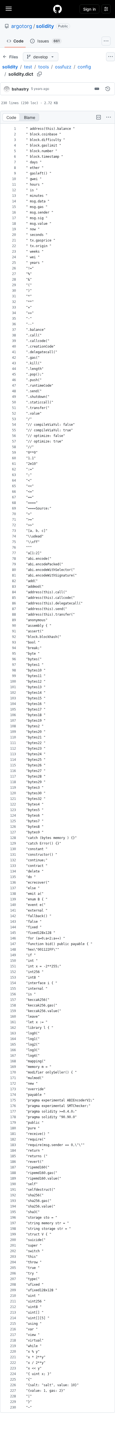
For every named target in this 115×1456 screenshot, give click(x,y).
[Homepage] (57, 8)
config (84, 67)
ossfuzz (63, 67)
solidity (45, 26)
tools (43, 67)
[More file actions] (108, 117)
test (28, 67)
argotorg (21, 26)
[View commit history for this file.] (107, 89)
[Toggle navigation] (8, 8)
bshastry (20, 89)
